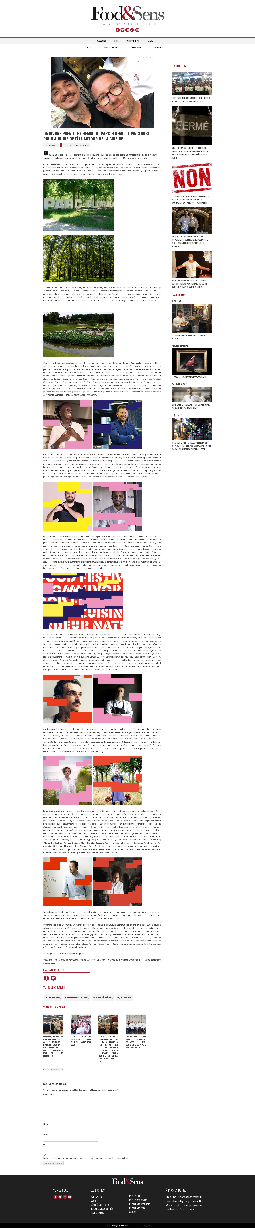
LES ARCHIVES (136, 47)
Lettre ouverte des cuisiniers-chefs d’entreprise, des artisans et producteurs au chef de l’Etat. (191, 100)
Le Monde (80, 375)
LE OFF (116, 40)
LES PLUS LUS (87, 47)
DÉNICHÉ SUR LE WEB (132, 40)
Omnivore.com (49, 963)
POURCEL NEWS (97, 1212)
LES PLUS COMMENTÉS (111, 47)
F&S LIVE (150, 40)
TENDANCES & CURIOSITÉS (102, 1208)
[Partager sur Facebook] (46, 980)
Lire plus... (193, 1209)
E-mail (46, 1134)
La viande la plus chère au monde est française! (189, 377)
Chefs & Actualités (71, 145)
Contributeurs (158, 47)
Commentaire (49, 1094)
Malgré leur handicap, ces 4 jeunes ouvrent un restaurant (189, 337)
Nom (46, 1124)
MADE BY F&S (101, 40)
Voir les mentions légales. (140, 1225)
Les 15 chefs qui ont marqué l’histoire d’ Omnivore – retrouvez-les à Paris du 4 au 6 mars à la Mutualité (136, 1042)
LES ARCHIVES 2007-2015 (139, 1204)
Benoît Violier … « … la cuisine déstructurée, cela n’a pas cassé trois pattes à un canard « (191, 406)
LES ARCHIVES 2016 (136, 1208)
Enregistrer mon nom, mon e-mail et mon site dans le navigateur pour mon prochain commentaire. (86, 1158)
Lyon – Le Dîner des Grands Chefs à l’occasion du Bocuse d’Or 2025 (81, 1040)
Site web (47, 1144)
